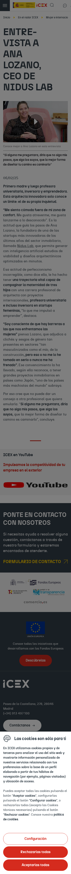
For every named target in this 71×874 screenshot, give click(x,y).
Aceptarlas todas (35, 865)
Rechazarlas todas (35, 852)
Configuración (35, 839)
